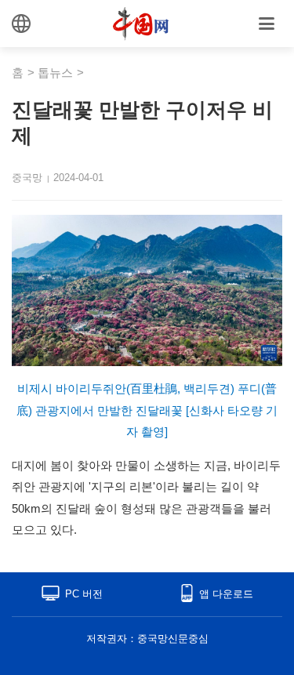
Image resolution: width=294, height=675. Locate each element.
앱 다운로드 (226, 594)
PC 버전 (84, 594)
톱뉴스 (55, 72)
